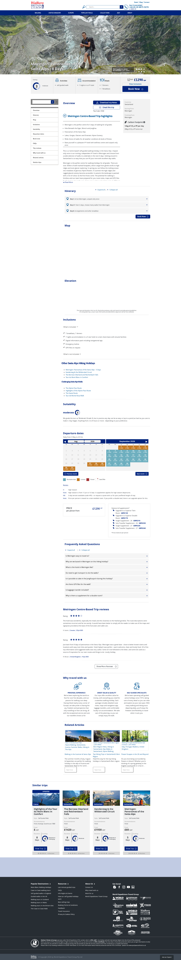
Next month (141, 474)
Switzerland (81, 745)
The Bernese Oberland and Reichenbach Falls (82, 375)
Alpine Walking (70, 745)
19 (145, 455)
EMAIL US (133, 9)
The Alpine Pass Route (74, 388)
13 (109, 455)
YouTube (128, 887)
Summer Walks (76, 747)
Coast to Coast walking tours (41, 890)
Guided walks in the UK (39, 896)
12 (145, 451)
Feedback (61, 908)
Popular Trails (87, 13)
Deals (136, 2)
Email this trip (108, 107)
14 (115, 455)
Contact (146, 2)
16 (127, 455)
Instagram (124, 887)
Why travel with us (91, 890)
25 (139, 459)
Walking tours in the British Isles (42, 906)
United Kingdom (54, 13)
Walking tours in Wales (39, 902)
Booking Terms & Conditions (68, 905)
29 (102, 463)
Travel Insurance (64, 911)
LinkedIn (133, 887)
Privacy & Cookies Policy (66, 914)
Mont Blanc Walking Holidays (41, 887)
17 (133, 455)
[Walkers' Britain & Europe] (37, 5)
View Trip (39, 848)
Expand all (101, 190)
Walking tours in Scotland (40, 899)
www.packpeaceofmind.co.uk (137, 945)
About (129, 13)
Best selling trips (64, 902)
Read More (69, 182)
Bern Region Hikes (100, 747)
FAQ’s (60, 890)
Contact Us (89, 887)
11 (139, 451)
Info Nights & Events (65, 893)
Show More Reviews (104, 666)
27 (90, 463)
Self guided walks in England (41, 893)
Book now (134, 88)
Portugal (129, 747)
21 (115, 459)
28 (96, 463)
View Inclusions (135, 84)
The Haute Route (72, 393)
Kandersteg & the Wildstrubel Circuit (79, 372)
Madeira (135, 747)
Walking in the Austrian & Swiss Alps (78, 754)
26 (145, 459)
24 (133, 459)
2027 (118, 13)
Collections (104, 13)
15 (121, 455)
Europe (71, 13)
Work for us (89, 893)
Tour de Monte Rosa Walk (75, 396)
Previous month (72, 474)
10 (133, 451)
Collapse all (113, 190)
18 (139, 455)
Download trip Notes (108, 102)
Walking (38, 13)
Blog (141, 2)
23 (127, 459)
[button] (136, 69)
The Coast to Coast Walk (39, 909)
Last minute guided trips (66, 887)
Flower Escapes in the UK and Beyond (134, 754)
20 (109, 459)
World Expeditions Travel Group (96, 896)
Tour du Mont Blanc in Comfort (77, 377)
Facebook (119, 887)
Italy (123, 747)
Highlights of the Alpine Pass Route (78, 391)
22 (121, 459)
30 (66, 468)
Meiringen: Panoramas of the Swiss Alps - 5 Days (83, 370)
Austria (67, 747)
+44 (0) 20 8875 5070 (139, 7)
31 (72, 468)
